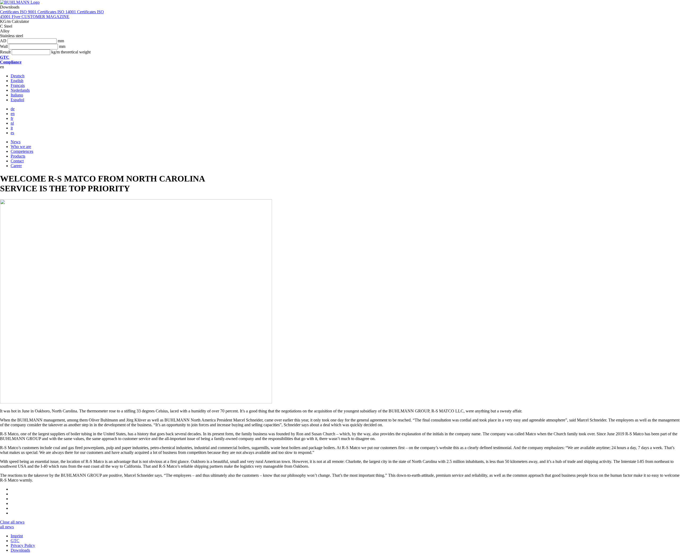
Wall (4, 46)
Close (5, 522)
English (17, 80)
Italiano (17, 95)
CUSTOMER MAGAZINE (45, 16)
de (13, 109)
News (15, 142)
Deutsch (17, 76)
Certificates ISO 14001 (57, 12)
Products (18, 156)
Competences (22, 151)
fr (12, 118)
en (13, 113)
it (12, 128)
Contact (17, 161)
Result (5, 52)
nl (12, 123)
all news (17, 522)
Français (18, 85)
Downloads (20, 550)
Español (17, 100)
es (12, 132)
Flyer (17, 16)
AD (3, 41)
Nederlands (20, 90)
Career (16, 165)
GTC (15, 540)
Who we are (21, 146)
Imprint (17, 536)
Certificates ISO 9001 (18, 12)
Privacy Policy (23, 545)
